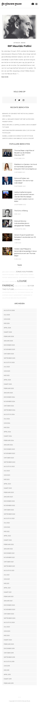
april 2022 (7, 535)
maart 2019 (8, 679)
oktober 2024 (9, 406)
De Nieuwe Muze (10, 37)
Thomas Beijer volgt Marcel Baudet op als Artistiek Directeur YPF (24, 153)
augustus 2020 (9, 622)
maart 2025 (8, 384)
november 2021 (9, 557)
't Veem (16, 274)
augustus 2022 (9, 518)
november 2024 (9, 401)
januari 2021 (8, 600)
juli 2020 (7, 627)
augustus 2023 (9, 466)
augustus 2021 (9, 570)
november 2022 (9, 505)
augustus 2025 (9, 362)
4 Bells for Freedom (20, 286)
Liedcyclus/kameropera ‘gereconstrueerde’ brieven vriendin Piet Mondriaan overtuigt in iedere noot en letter (24, 196)
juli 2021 (6, 575)
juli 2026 (7, 314)
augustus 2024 (9, 414)
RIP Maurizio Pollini (19, 46)
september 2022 (9, 514)
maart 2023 (8, 488)
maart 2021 (7, 592)
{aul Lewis (5, 281)
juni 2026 (7, 319)
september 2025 (9, 358)
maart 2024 (8, 436)
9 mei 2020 (17, 214)
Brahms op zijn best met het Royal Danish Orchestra (18, 115)
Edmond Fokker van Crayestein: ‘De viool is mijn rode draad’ (23, 180)
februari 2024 (9, 440)
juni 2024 (7, 423)
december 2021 (9, 553)
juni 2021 (7, 579)
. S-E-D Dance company (23, 292)
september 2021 (9, 566)
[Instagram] (23, 100)
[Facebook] (15, 100)
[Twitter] (19, 100)
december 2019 (9, 648)
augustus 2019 (9, 661)
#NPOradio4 (27, 295)
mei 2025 (6, 375)
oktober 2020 (9, 614)
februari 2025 (9, 388)
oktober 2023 (9, 457)
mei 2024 (7, 427)
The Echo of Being (21, 211)
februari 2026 (9, 336)
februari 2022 (9, 544)
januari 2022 (8, 549)
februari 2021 (8, 596)
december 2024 (9, 397)
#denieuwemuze (13, 277)
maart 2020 (8, 640)
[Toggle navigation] (36, 4)
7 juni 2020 (17, 243)
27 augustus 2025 (20, 229)
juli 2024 (7, 418)
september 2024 (9, 410)
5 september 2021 (19, 172)
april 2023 (7, 484)
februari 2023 (9, 492)
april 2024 (7, 431)
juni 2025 (7, 371)
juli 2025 (7, 366)
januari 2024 (8, 445)
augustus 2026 (9, 310)
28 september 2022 (20, 205)
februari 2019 (9, 683)
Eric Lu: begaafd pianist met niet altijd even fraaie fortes (18, 120)
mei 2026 (7, 323)
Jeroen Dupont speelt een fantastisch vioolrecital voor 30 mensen (25, 237)
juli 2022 (7, 523)
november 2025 (9, 349)
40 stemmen (31, 277)
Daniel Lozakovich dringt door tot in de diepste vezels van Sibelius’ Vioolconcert (18, 137)
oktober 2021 (9, 561)
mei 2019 (6, 670)
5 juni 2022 (17, 259)
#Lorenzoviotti (18, 295)
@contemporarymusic (21, 289)
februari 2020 (9, 644)
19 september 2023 (20, 186)
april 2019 (7, 674)
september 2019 (9, 657)
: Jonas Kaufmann (24, 272)
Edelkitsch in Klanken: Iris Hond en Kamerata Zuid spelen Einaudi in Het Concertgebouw (25, 166)
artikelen (17, 43)
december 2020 (9, 605)
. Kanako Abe (13, 281)
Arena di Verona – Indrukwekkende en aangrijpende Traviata (22, 223)
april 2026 (7, 327)
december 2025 (9, 345)
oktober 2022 (9, 510)
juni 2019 (7, 666)
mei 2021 (6, 583)
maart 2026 (8, 332)
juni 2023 (7, 475)
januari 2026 (8, 341)
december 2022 (9, 501)
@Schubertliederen (8, 272)
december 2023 (9, 449)
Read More (5, 77)
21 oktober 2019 (19, 158)
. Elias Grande (22, 277)
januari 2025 (8, 392)
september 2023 (9, 462)
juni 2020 (7, 631)
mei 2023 (7, 479)
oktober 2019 (9, 653)
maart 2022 (8, 540)
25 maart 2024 (30, 37)
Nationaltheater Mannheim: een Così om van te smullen (18, 131)
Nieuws (23, 43)
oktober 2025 (9, 353)
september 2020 (9, 618)
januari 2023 (8, 496)
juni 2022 (7, 527)
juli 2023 (7, 470)
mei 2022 (6, 531)
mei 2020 (7, 635)
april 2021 (7, 588)
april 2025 (7, 380)
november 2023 (9, 453)
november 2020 (9, 609)
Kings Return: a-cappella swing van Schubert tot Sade (19, 126)
